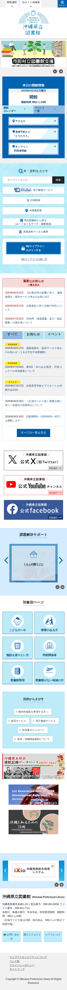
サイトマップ (17, 969)
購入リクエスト (32, 934)
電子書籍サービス (46, 721)
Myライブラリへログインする (35, 248)
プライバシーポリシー (22, 965)
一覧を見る (33, 284)
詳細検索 (35, 200)
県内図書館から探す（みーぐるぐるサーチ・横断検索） (33, 222)
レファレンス (52, 934)
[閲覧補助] (12, 6)
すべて (12, 334)
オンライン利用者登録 (21, 148)
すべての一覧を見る (33, 432)
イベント (54, 334)
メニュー (62, 5)
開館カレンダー (10, 109)
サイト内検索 (32, 2)
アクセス (20, 121)
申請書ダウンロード (33, 730)
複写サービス (18, 721)
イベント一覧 (40, 109)
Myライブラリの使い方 (34, 259)
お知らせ (33, 334)
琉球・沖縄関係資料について (33, 739)
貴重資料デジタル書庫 (35, 231)
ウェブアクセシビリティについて (28, 957)
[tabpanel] (31, 563)
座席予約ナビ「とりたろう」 (21, 134)
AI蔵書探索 (35, 210)
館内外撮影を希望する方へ (33, 711)
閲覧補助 (12, 2)
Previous (11, 54)
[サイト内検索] (31, 6)
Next (56, 54)
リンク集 (14, 961)
